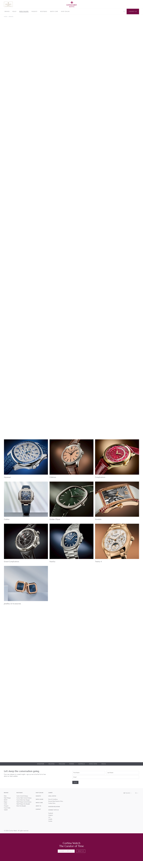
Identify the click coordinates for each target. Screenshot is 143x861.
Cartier (5, 804)
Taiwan (71, 764)
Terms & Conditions (53, 799)
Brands (7, 11)
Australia (81, 764)
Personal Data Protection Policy (55, 801)
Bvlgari (5, 802)
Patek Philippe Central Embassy (24, 802)
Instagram (50, 815)
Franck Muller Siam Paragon (23, 800)
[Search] (124, 11)
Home (5, 16)
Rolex (14, 11)
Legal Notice (52, 796)
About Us (38, 806)
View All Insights (131, 372)
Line (49, 817)
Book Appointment (104, 636)
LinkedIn (50, 819)
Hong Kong (93, 764)
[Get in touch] (139, 857)
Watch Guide (39, 799)
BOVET (5, 800)
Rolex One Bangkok (21, 806)
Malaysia (51, 764)
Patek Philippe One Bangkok (23, 804)
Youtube (50, 821)
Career (50, 792)
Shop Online (65, 11)
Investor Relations (54, 806)
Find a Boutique (121, 636)
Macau (103, 764)
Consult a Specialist (66, 851)
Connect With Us (53, 810)
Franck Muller (7, 808)
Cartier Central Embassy (22, 796)
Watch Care (54, 11)
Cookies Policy (51, 803)
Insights (34, 11)
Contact (38, 809)
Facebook (50, 813)
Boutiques (43, 11)
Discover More (9, 110)
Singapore (40, 764)
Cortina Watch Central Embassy (24, 798)
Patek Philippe (24, 11)
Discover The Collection (12, 354)
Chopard (6, 806)
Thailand (62, 764)
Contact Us (133, 11)
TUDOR (5, 810)
